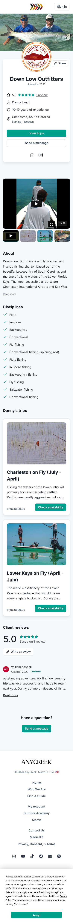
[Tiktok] (32, 856)
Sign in (62, 6)
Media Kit (36, 837)
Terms (50, 844)
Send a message (36, 143)
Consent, (36, 844)
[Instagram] (14, 856)
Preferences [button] (21, 904)
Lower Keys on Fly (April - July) (35, 576)
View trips (36, 133)
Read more (9, 294)
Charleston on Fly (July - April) (34, 475)
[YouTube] (23, 856)
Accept (36, 915)
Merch (36, 820)
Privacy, (23, 844)
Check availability (50, 507)
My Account (36, 806)
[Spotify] (59, 856)
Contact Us (36, 830)
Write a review (21, 651)
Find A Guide (36, 796)
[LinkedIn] (50, 856)
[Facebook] (41, 856)
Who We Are (36, 789)
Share (62, 63)
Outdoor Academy (36, 813)
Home (36, 782)
